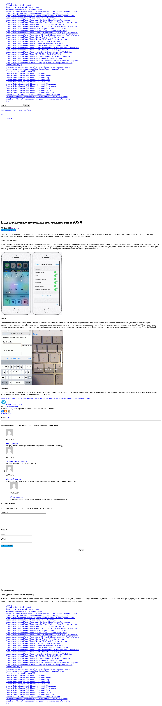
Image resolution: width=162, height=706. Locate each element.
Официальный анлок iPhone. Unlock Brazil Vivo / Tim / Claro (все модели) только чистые (41, 26)
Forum (81, 550)
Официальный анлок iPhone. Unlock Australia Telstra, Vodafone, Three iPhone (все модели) (41, 22)
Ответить (14, 444)
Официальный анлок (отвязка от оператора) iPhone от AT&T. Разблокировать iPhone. (40, 16)
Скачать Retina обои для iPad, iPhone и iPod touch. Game (28, 82)
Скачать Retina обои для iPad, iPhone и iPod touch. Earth (28, 80)
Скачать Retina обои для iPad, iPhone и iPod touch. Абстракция (31, 84)
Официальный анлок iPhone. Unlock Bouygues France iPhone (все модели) (35, 24)
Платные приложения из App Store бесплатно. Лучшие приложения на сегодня (38, 67)
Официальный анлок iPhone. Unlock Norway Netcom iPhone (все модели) (35, 37)
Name (3, 530)
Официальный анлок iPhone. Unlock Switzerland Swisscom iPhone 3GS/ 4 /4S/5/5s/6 (39, 52)
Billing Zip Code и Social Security (19, 5)
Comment (4, 512)
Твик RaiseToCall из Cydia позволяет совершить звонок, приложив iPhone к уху (38, 99)
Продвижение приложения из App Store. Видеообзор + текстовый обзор (35, 69)
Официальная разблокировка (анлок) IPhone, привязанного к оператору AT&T (37, 14)
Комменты (14, 228)
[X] (9, 411)
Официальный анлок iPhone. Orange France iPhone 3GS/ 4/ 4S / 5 (31, 18)
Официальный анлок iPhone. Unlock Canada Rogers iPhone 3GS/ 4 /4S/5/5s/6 (36, 28)
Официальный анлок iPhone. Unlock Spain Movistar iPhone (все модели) (34, 43)
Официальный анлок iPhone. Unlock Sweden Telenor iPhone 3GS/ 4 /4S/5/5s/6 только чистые (42, 48)
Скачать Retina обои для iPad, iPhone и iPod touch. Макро (28, 90)
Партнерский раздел (14, 65)
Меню (3, 114)
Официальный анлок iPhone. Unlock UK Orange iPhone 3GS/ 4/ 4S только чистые (38, 56)
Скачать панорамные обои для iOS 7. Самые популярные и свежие (33, 95)
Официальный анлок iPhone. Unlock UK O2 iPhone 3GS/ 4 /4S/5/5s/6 (33, 54)
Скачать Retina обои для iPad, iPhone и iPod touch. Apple (28, 75)
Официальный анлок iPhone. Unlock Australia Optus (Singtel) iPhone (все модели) (38, 20)
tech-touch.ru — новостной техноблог (16, 110)
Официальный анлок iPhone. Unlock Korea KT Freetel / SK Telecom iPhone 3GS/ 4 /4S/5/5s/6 (42, 35)
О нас (8, 101)
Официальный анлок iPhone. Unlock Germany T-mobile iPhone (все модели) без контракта (42, 33)
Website (4, 539)
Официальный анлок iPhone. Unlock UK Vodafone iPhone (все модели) (34, 58)
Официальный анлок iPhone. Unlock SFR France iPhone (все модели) (33, 41)
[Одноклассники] (5, 411)
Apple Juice (11, 406)
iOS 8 (6, 230)
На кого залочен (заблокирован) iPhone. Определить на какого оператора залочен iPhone (41, 11)
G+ (17, 406)
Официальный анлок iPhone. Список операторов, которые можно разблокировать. (39, 63)
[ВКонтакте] (2, 411)
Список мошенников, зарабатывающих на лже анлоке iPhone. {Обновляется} (37, 97)
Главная (9, 3)
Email (3, 534)
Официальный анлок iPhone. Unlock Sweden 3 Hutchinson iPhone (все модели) (37, 46)
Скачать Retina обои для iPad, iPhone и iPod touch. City (27, 78)
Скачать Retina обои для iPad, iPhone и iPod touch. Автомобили (31, 86)
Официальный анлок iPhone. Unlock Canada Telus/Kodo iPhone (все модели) (36, 31)
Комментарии (6, 413)
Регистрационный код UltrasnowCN (20, 71)
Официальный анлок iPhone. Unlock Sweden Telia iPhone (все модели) (34, 50)
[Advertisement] (81, 568)
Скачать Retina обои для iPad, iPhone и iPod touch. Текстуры (30, 92)
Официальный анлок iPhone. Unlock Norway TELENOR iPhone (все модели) (36, 39)
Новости (12, 230)
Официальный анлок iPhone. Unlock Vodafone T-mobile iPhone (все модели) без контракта (42, 60)
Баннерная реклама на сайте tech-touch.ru (22, 7)
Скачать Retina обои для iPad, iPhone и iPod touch (25, 73)
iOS (2, 230)
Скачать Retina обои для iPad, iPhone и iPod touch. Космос (29, 88)
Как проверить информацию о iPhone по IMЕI (24, 9)
